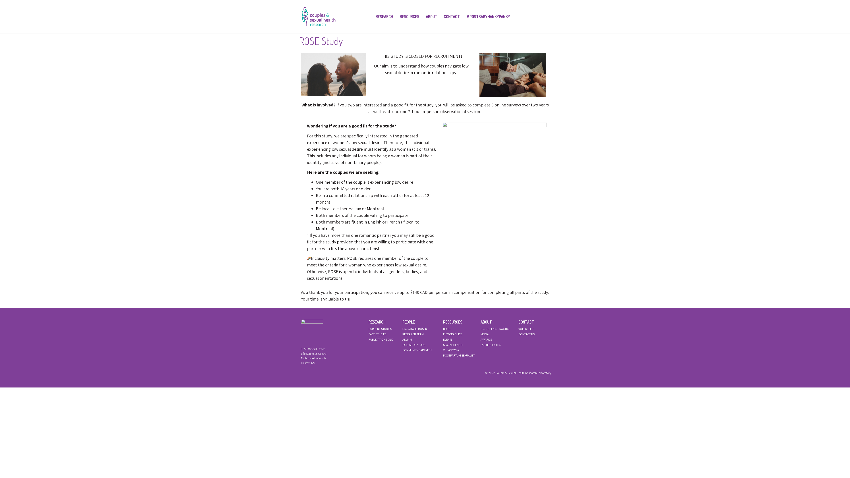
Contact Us (526, 334)
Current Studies (380, 329)
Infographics (452, 334)
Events (447, 339)
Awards (486, 339)
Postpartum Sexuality (459, 355)
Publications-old (381, 339)
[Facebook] (302, 374)
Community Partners (417, 350)
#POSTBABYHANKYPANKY (488, 16)
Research (384, 16)
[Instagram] (317, 374)
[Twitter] (309, 374)
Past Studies (377, 334)
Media (485, 334)
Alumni (407, 339)
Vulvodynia (451, 350)
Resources (409, 16)
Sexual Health (453, 345)
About (431, 16)
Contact (452, 16)
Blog (446, 329)
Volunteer (525, 329)
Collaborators (413, 345)
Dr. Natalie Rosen (414, 329)
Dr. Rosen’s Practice (495, 329)
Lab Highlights (491, 345)
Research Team (413, 334)
